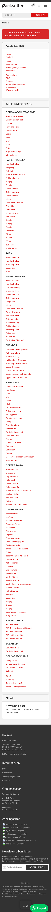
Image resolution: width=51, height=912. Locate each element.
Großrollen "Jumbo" (15, 202)
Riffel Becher (11, 480)
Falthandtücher (12, 178)
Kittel (8, 148)
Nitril (8, 137)
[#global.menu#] (45, 6)
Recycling (10, 167)
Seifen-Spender (13, 367)
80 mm (9, 241)
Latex (8, 134)
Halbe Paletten (12, 280)
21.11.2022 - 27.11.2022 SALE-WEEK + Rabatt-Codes (23, 711)
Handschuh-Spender (15, 370)
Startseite (5, 23)
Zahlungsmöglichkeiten (11, 777)
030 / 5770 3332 (14, 745)
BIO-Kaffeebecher (14, 631)
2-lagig (9, 185)
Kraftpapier (11, 517)
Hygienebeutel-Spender (16, 377)
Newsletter (6, 781)
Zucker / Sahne (13, 494)
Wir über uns (7, 773)
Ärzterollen (10, 210)
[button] (46, 723)
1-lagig (9, 181)
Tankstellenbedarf (14, 683)
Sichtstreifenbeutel (14, 521)
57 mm (9, 234)
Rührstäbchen (12, 497)
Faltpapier (10, 301)
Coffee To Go (12, 559)
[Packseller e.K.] (13, 6)
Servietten (10, 217)
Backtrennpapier (13, 545)
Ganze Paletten (13, 312)
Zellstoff (9, 171)
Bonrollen (10, 231)
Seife (8, 271)
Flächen (9, 123)
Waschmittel (11, 460)
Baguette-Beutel (13, 524)
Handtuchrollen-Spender (17, 349)
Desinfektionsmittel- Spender (19, 374)
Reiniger (9, 422)
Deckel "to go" (12, 483)
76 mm (9, 238)
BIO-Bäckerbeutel (14, 638)
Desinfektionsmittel (14, 120)
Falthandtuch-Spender (16, 360)
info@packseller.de (17, 754)
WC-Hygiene (11, 415)
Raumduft (10, 446)
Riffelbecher (11, 573)
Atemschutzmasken (14, 116)
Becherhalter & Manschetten (18, 490)
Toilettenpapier (12, 192)
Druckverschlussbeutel (16, 612)
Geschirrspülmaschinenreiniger (20, 457)
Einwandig (10, 473)
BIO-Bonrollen (12, 624)
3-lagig (9, 227)
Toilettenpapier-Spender (16, 363)
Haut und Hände (13, 127)
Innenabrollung (12, 291)
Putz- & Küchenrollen (15, 174)
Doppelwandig (12, 476)
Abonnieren (37, 867)
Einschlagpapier (13, 538)
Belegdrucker (12, 660)
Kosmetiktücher (13, 213)
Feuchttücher (12, 188)
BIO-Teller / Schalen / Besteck (19, 628)
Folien (8, 552)
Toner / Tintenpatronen (16, 687)
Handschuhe (11, 130)
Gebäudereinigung (14, 418)
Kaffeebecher (12, 469)
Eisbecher (10, 528)
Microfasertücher (13, 443)
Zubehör (9, 245)
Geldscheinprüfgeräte (15, 664)
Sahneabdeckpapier (15, 542)
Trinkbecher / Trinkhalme (17, 504)
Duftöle (9, 453)
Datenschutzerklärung (10, 859)
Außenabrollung (13, 287)
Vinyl (8, 141)
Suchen (40, 15)
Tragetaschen (12, 615)
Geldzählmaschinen (15, 667)
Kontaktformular (9, 740)
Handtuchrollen (12, 164)
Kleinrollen (10, 199)
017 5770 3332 (15, 747)
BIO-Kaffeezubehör (14, 635)
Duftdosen (10, 450)
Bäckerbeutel (12, 514)
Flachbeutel (11, 531)
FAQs (4, 769)
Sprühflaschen (12, 425)
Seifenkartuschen (13, 411)
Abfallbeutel (11, 429)
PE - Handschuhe (14, 408)
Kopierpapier (11, 248)
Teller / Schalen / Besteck (17, 556)
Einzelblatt (10, 206)
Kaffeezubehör (12, 487)
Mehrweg (10, 679)
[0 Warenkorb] (39, 6)
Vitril (8, 144)
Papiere (9, 535)
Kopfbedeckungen (14, 151)
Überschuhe (11, 155)
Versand (26, 891)
